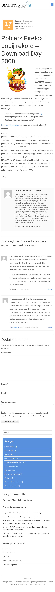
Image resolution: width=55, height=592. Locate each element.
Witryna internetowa (9, 402)
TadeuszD (6, 533)
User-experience (10, 486)
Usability (7, 478)
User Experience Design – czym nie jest (28, 513)
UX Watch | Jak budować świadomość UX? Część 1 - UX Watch (26, 521)
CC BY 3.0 (41, 584)
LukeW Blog (7, 557)
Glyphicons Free (23, 584)
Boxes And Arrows (9, 553)
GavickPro (25, 582)
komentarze (28, 26)
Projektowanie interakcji (13, 462)
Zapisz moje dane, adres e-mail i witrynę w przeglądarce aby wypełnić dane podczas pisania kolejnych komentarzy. (25, 414)
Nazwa (4, 384)
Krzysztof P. (25, 23)
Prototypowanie (10, 466)
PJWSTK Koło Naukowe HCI (12, 561)
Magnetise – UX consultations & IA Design (17, 500)
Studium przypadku (11, 474)
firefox (22, 28)
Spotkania (8, 470)
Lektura (7, 455)
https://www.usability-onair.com (31, 226)
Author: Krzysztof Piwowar (28, 190)
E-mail (4, 393)
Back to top (27, 578)
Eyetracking (8, 451)
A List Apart (6, 549)
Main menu (52, 4)
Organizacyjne (27, 21)
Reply (50, 289)
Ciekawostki (8, 447)
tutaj (40, 113)
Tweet (5, 177)
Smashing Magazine (10, 565)
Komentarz (6, 353)
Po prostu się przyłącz (10, 125)
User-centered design (12, 482)
